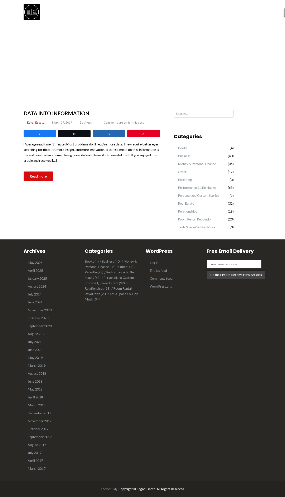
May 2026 (35, 262)
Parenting (185, 180)
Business (86, 122)
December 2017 (39, 413)
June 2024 (35, 302)
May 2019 (35, 357)
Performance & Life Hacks (197, 187)
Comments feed (161, 278)
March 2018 (36, 405)
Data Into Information (56, 113)
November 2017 (40, 421)
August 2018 (37, 373)
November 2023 (40, 310)
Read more (38, 176)
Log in (154, 262)
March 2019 (36, 365)
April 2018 (35, 397)
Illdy (114, 489)
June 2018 (35, 381)
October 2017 (38, 429)
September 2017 (40, 437)
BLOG (183, 14)
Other (182, 172)
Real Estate (186, 203)
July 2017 (35, 452)
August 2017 (37, 445)
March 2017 (36, 468)
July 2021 (35, 342)
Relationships (187, 211)
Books (182, 148)
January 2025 (37, 278)
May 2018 (35, 389)
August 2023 (37, 334)
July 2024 (35, 294)
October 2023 (38, 318)
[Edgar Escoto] (32, 12)
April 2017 (35, 460)
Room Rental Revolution (195, 219)
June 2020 (35, 350)
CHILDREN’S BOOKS (213, 14)
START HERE (160, 14)
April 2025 (35, 270)
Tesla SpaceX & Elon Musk (197, 227)
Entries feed (158, 270)
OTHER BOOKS (249, 14)
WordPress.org (161, 286)
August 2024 (37, 286)
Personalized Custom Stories (198, 195)
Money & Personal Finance (197, 164)
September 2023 (40, 326)
